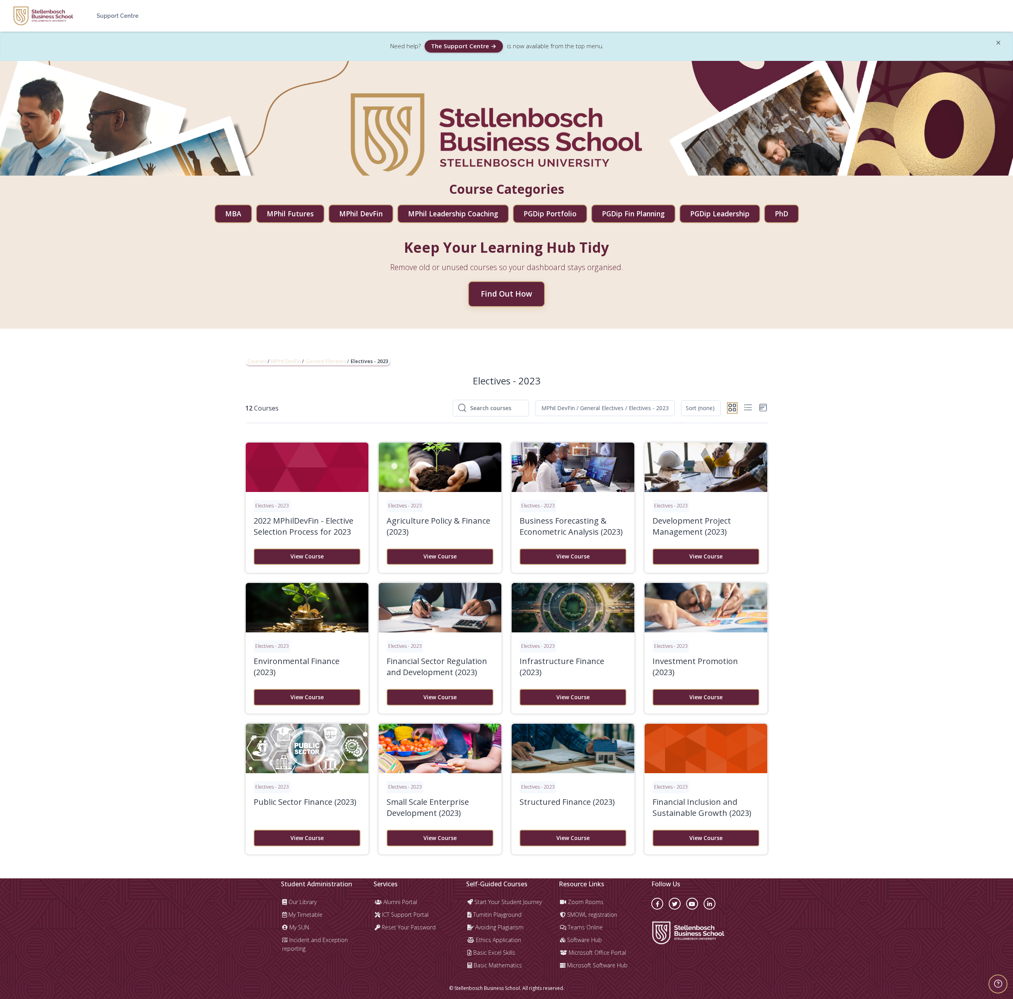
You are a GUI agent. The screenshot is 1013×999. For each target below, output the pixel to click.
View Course (307, 556)
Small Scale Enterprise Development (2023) (428, 807)
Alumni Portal (399, 902)
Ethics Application (497, 940)
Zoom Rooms (584, 902)
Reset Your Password (408, 927)
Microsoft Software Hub (596, 965)
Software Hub (583, 940)
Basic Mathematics (497, 965)
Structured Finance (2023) (567, 802)
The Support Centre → (464, 46)
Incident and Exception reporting (315, 944)
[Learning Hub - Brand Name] (43, 16)
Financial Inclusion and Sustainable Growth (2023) (702, 807)
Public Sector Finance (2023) (305, 802)
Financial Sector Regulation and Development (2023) (437, 666)
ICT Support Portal (404, 914)
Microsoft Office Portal (596, 952)
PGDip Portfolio (550, 213)
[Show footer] (997, 983)
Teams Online (584, 927)
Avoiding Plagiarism (499, 927)
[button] (605, 408)
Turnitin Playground (497, 914)
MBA (233, 213)
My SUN (298, 927)
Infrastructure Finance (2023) (562, 666)
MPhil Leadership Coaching (453, 213)
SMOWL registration (591, 914)
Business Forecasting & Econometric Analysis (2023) (571, 526)
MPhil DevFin (361, 213)
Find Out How (506, 293)
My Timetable (304, 914)
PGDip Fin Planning (633, 213)
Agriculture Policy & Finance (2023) (438, 526)
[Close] (998, 44)
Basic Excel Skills (493, 952)
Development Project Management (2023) (692, 526)
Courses (257, 361)
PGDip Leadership (719, 213)
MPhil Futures (290, 213)
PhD (781, 213)
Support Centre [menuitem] (117, 16)
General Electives (325, 361)
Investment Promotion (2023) (695, 666)
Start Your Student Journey (507, 902)
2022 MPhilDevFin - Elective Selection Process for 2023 (303, 526)
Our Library (302, 902)
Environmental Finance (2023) (297, 666)
